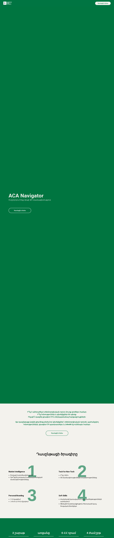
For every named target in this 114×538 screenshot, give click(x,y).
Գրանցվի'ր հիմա (103, 3)
